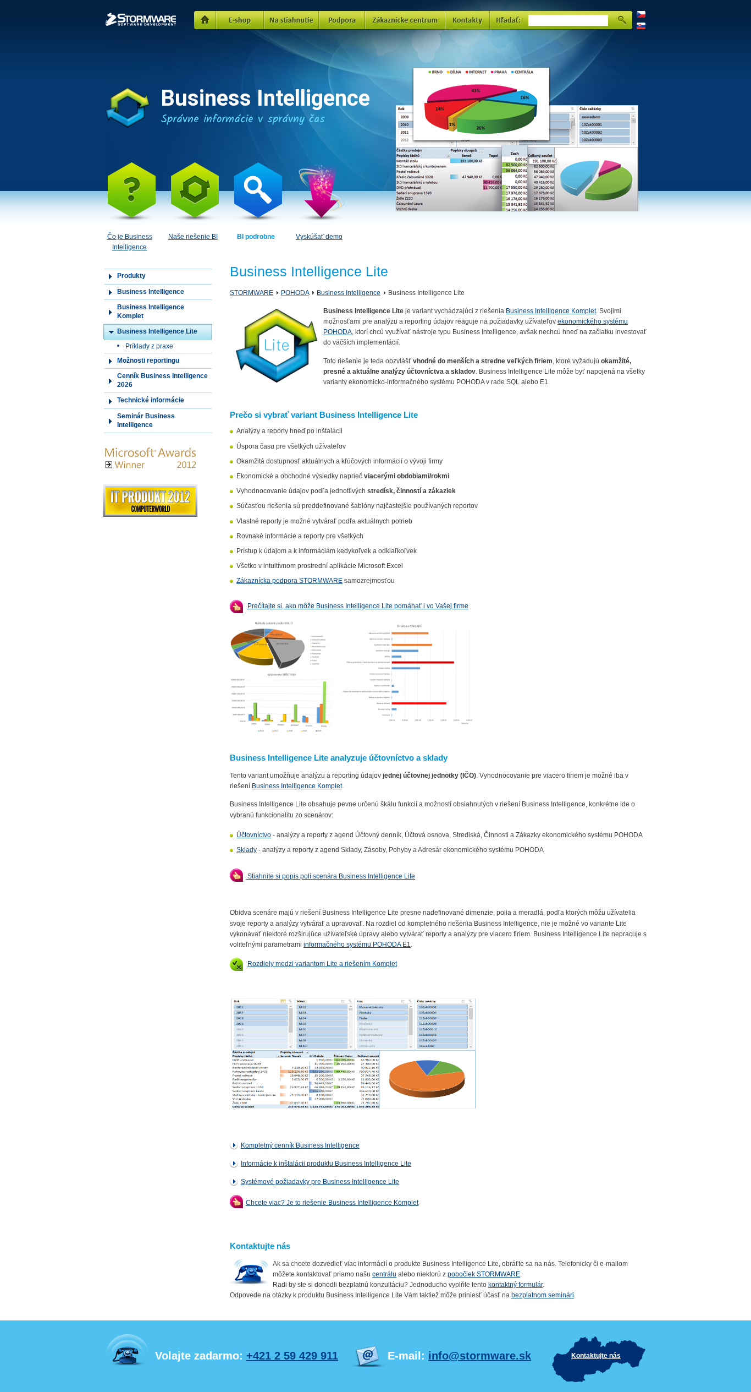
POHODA (295, 293)
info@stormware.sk (479, 1356)
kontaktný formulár (515, 1285)
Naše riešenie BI (193, 237)
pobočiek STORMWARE (484, 1274)
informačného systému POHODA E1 (357, 944)
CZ (640, 14)
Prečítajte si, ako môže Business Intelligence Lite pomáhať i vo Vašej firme (357, 606)
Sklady (246, 850)
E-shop (240, 19)
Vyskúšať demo (319, 237)
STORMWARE (127, 17)
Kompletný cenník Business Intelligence (300, 1145)
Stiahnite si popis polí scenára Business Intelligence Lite (330, 876)
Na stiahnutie (291, 19)
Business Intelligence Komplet (551, 311)
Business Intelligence (348, 293)
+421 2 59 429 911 (292, 1356)
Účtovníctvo (253, 835)
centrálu (384, 1274)
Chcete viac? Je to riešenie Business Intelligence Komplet (332, 1203)
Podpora (342, 19)
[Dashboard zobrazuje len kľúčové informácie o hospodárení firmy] (353, 733)
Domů (205, 19)
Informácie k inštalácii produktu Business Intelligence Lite (326, 1163)
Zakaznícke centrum (405, 19)
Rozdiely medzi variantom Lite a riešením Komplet (322, 964)
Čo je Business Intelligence (129, 242)
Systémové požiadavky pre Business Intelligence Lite (320, 1182)
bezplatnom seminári (542, 1295)
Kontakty (468, 19)
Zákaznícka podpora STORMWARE (289, 581)
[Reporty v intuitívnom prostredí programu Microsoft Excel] (353, 1108)
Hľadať (621, 19)
